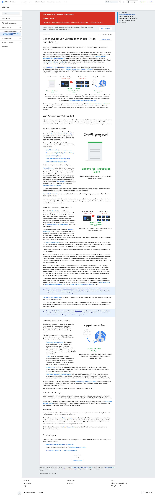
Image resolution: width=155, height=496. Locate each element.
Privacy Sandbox (47, 34)
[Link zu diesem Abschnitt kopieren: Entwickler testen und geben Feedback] (73, 208)
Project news (27, 486)
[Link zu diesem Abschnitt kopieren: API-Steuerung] (53, 410)
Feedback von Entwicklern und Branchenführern (79, 69)
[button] (9, 23)
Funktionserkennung (67, 418)
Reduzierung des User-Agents (54, 342)
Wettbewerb (78, 311)
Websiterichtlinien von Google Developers (72, 469)
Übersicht (23, 2)
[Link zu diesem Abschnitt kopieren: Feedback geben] (59, 435)
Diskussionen (50, 67)
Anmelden (150, 2)
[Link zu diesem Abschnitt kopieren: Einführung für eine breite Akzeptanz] (71, 321)
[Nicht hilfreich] (111, 35)
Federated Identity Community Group (56, 161)
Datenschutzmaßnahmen (54, 2)
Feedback (55, 211)
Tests (56, 67)
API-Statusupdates (104, 282)
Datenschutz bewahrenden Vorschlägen (62, 134)
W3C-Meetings (61, 181)
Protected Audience (48, 168)
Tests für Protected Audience (51, 194)
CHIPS (48, 356)
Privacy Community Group (53, 156)
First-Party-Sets (50, 367)
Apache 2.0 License (109, 467)
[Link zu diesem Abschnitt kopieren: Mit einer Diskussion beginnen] (67, 129)
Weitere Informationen (48, 18)
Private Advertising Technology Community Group (60, 153)
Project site (70, 483)
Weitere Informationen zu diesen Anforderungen (82, 100)
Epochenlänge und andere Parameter (57, 224)
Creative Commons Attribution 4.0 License (82, 467)
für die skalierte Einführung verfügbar (85, 381)
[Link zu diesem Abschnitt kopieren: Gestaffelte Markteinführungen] (63, 393)
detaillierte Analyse (67, 289)
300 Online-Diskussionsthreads (52, 185)
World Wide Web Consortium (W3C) (56, 62)
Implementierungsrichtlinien (78, 447)
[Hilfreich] (108, 35)
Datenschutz (40, 492)
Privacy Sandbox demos (117, 486)
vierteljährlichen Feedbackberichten (55, 284)
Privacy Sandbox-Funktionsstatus (51, 22)
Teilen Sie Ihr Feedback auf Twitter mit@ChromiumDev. (61, 450)
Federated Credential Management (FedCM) (58, 374)
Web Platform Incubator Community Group (58, 158)
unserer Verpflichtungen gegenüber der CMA (82, 284)
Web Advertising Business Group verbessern (59, 150)
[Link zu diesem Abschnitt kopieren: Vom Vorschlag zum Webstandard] (75, 116)
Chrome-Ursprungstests (52, 242)
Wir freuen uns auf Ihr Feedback (52, 297)
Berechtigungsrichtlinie (69, 427)
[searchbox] (11, 13)
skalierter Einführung (66, 67)
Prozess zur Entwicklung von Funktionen (98, 104)
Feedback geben (105, 39)
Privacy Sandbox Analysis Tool (119, 483)
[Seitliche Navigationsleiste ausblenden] (19, 493)
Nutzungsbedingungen (29, 492)
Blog (65, 2)
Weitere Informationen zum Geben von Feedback (60, 444)
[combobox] (113, 1)
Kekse (30, 2)
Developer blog (27, 483)
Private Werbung (39, 2)
